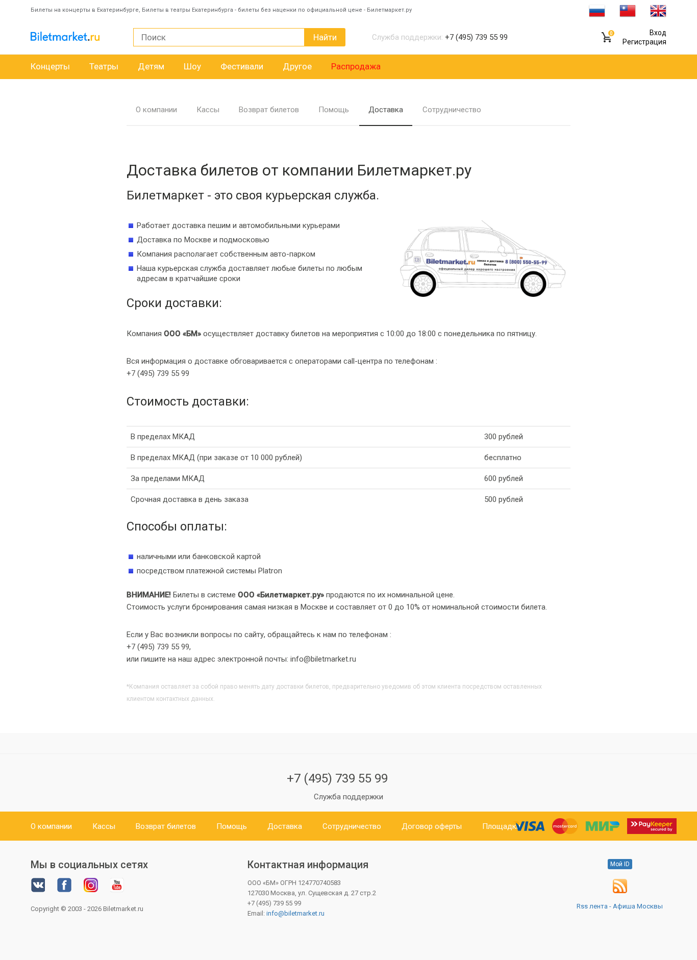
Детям (151, 66)
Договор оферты (432, 826)
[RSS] (620, 891)
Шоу (192, 66)
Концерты (50, 66)
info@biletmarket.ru (295, 913)
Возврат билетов (269, 109)
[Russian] (597, 10)
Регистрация (644, 42)
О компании (156, 109)
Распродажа (356, 66)
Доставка (385, 109)
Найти (325, 37)
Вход (658, 33)
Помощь (333, 109)
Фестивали (241, 66)
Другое (297, 66)
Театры (103, 66)
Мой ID (620, 864)
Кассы (207, 109)
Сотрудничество (451, 109)
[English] (658, 10)
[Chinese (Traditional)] (627, 10)
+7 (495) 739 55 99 (337, 778)
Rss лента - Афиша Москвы (620, 906)
